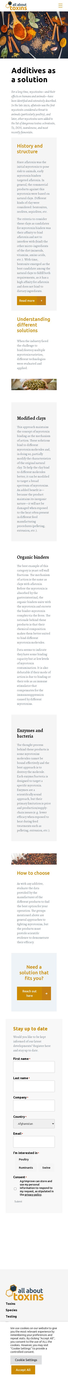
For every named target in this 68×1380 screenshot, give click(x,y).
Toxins (10, 1303)
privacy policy (33, 1194)
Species (11, 1310)
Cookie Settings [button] (26, 1360)
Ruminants (26, 1167)
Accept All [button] (23, 1370)
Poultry (24, 1159)
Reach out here (29, 993)
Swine (46, 1167)
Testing (11, 1316)
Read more (27, 300)
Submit (18, 1201)
